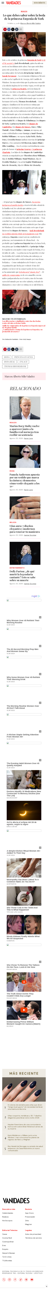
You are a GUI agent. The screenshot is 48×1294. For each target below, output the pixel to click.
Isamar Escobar (30, 535)
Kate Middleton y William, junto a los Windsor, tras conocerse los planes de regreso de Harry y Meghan (23, 1137)
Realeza (24, 11)
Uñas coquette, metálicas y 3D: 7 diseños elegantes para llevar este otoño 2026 (25, 1117)
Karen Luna (28, 438)
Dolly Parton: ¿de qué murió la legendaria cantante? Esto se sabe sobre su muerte (22, 576)
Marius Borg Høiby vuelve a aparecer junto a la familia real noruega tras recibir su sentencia (25, 430)
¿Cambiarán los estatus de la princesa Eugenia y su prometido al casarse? (22, 330)
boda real (9, 361)
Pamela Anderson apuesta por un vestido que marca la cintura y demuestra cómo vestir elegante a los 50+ (25, 480)
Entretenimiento (17, 568)
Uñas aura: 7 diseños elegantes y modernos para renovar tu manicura (25, 528)
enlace (23, 361)
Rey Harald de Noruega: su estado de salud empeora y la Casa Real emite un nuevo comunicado (25, 1148)
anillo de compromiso (11, 275)
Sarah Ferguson (9, 76)
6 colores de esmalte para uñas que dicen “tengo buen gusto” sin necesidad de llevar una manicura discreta (25, 1107)
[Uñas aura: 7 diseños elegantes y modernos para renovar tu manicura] (25, 507)
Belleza (13, 522)
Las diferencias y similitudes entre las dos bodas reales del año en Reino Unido (21, 322)
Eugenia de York (34, 60)
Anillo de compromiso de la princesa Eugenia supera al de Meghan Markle (23, 327)
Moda (12, 471)
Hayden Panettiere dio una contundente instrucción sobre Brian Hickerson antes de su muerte (25, 1126)
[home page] (13, 3)
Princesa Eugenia (23, 357)
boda (6, 357)
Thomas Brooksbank (15, 366)
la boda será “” (29, 272)
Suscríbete (39, 3)
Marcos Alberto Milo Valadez (31, 23)
